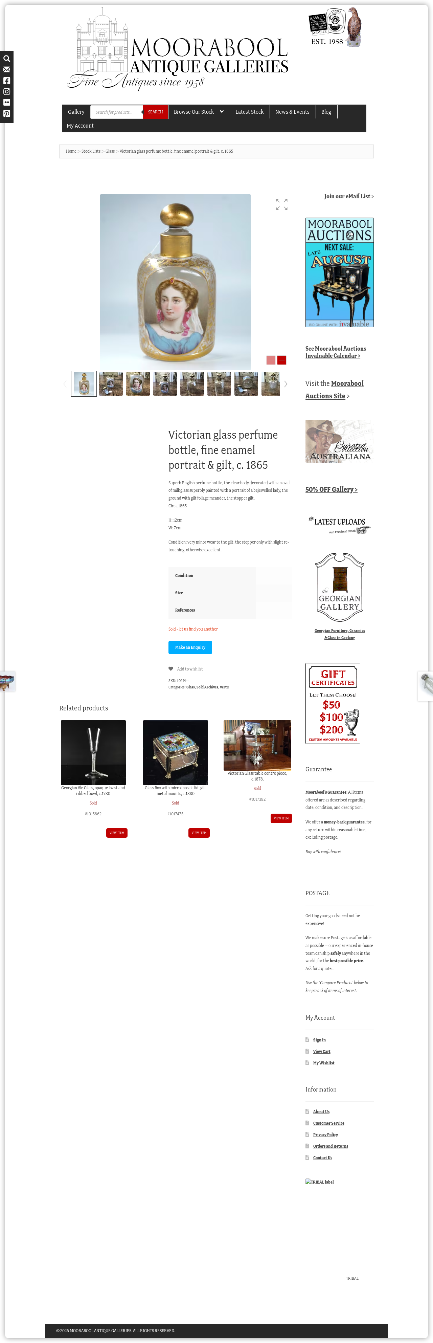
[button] (282, 204)
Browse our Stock (194, 111)
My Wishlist (324, 1062)
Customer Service (328, 1123)
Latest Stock (249, 111)
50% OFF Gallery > (331, 489)
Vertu (224, 687)
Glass (110, 151)
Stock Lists (91, 151)
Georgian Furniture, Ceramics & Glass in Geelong (340, 634)
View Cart (322, 1051)
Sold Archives (207, 687)
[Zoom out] (271, 360)
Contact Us (322, 1157)
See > (335, 352)
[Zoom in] (282, 360)
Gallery (76, 111)
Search (155, 111)
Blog (326, 111)
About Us (321, 1111)
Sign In (319, 1039)
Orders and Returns (330, 1146)
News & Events (292, 111)
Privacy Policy (325, 1134)
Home (71, 151)
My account (80, 125)
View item (117, 833)
